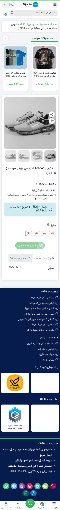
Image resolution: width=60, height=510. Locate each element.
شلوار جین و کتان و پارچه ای (39, 314)
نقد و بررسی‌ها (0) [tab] (18, 258)
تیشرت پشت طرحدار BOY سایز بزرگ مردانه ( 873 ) (45, 75)
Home (53, 24)
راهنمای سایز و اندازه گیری (40, 344)
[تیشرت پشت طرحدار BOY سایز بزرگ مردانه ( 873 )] (44, 57)
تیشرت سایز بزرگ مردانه (42, 303)
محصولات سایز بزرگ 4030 (33, 24)
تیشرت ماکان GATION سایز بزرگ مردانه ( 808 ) (15, 75)
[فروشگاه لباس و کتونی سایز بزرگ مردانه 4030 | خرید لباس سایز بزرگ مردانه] (30, 5)
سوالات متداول (46, 354)
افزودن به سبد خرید (26, 245)
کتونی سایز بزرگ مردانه (42, 325)
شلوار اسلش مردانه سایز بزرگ (39, 308)
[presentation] (5, 38)
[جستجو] (12, 13)
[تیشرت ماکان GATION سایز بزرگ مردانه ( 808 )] (15, 57)
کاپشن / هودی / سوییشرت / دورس (36, 319)
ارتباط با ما (48, 360)
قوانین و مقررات (46, 349)
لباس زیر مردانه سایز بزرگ (40, 330)
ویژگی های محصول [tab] (43, 258)
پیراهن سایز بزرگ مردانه (41, 298)
